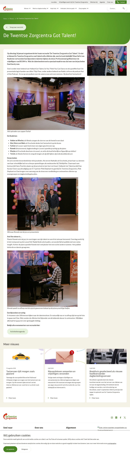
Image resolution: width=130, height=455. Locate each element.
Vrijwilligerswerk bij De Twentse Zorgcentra (73, 2)
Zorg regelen (82, 8)
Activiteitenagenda (17, 331)
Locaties (54, 2)
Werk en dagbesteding (39, 8)
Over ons (110, 2)
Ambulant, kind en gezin (68, 8)
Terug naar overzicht (16, 27)
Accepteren (10, 449)
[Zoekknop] (123, 8)
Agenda (102, 2)
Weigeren (24, 449)
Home (5, 18)
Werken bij (93, 2)
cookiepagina (111, 443)
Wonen (26, 8)
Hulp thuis (53, 8)
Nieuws (12, 18)
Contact (122, 2)
